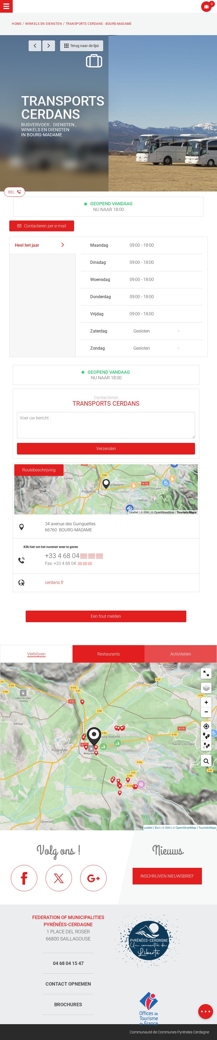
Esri (157, 827)
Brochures (68, 1004)
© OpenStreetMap (184, 827)
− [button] (206, 712)
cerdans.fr (54, 582)
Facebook (24, 878)
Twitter (59, 878)
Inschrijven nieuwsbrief (167, 876)
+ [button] (206, 702)
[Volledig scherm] (206, 673)
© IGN (166, 827)
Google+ (93, 878)
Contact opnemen (68, 984)
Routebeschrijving (39, 469)
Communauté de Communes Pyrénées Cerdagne (169, 1032)
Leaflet (148, 827)
